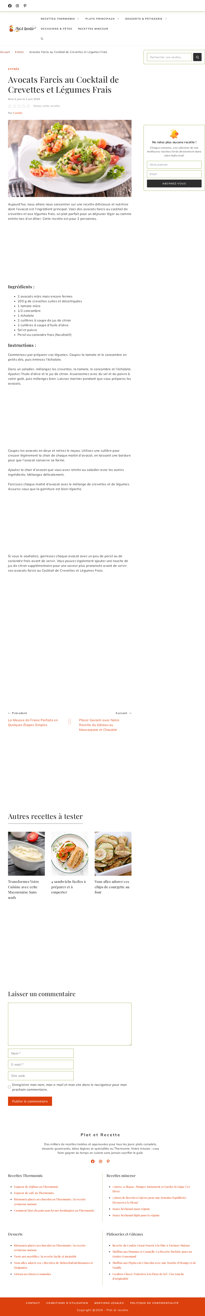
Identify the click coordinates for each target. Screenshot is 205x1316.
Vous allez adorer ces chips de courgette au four (112, 886)
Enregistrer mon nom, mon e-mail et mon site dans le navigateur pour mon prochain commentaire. (69, 1087)
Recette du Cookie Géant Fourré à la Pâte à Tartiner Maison (151, 1245)
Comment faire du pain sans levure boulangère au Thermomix (54, 1210)
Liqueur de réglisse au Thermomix (36, 1186)
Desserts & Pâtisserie (144, 18)
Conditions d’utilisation (67, 1303)
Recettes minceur (93, 28)
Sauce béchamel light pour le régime (136, 1215)
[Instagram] (17, 6)
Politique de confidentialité (154, 1303)
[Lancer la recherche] (197, 57)
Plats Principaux (100, 18)
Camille (17, 112)
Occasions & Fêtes (56, 28)
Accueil (5, 52)
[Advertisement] (70, 254)
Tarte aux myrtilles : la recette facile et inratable (45, 1256)
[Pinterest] (108, 1161)
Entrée (19, 52)
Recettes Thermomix (58, 18)
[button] (42, 39)
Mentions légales (109, 1303)
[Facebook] (10, 6)
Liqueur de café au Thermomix (34, 1193)
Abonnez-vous (174, 183)
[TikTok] (25, 6)
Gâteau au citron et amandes (32, 1274)
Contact (33, 1303)
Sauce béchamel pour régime (131, 1209)
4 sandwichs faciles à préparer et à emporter (68, 886)
